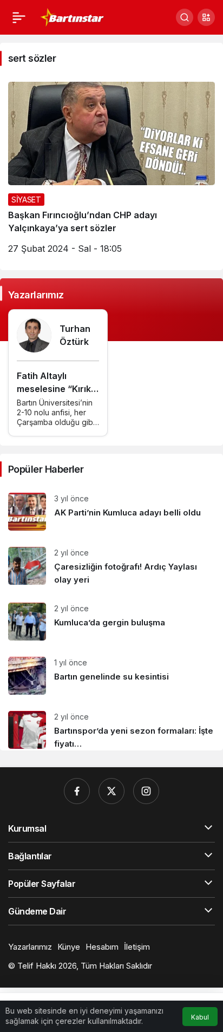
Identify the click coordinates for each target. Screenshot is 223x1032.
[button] (206, 17)
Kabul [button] (200, 1017)
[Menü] (19, 17)
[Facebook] (77, 791)
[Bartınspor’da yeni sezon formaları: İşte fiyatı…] (111, 726)
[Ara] (184, 17)
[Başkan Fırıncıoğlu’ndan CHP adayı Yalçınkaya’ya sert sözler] (111, 172)
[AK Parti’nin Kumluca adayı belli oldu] (111, 512)
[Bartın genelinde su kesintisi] (111, 676)
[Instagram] (146, 791)
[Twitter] (111, 791)
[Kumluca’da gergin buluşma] (111, 622)
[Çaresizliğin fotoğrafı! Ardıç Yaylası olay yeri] (111, 567)
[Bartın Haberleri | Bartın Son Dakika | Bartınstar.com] (72, 16)
